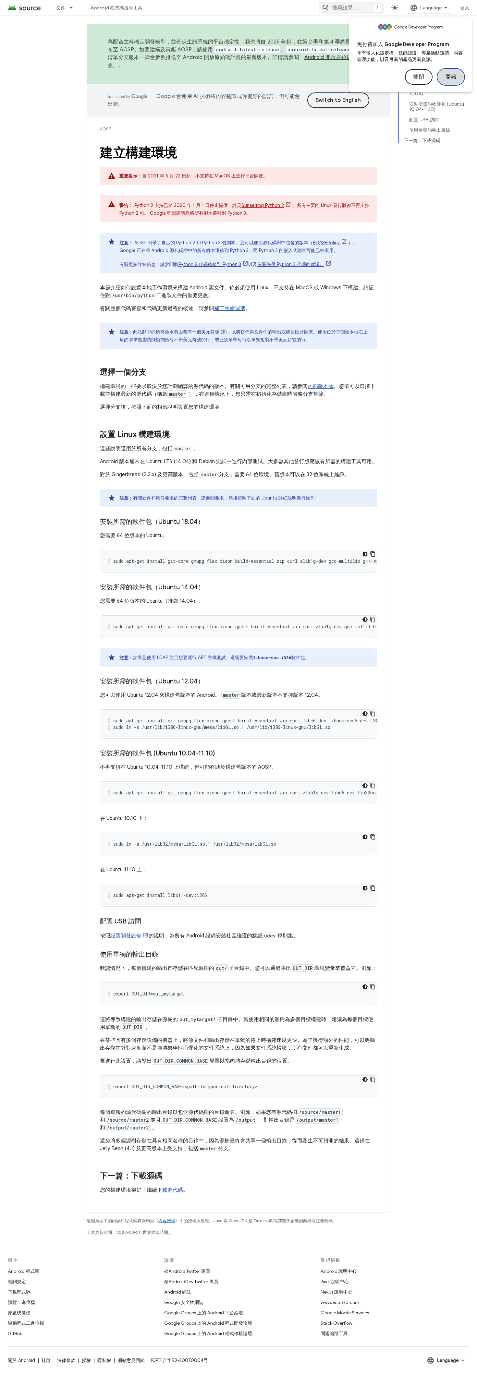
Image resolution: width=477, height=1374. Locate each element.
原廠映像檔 (19, 1313)
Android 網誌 (177, 1292)
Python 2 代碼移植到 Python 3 (209, 264)
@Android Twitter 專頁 (187, 1271)
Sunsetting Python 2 (262, 205)
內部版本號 (321, 386)
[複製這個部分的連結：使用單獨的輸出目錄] (164, 955)
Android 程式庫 (23, 1271)
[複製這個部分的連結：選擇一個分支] (153, 373)
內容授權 (166, 1220)
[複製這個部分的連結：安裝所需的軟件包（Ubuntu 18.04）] (210, 522)
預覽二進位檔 (21, 1302)
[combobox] (351, 8)
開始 (451, 77)
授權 (86, 1360)
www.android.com (340, 1302)
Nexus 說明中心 (336, 1292)
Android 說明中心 (339, 1271)
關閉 (418, 77)
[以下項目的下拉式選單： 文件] (74, 8)
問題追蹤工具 (334, 1333)
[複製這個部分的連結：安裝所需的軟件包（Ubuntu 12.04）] (210, 682)
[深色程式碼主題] (365, 554)
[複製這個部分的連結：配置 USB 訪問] (147, 922)
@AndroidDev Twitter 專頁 (191, 1281)
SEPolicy (331, 243)
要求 (219, 498)
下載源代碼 (170, 1190)
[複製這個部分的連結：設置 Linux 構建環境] (176, 435)
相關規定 (17, 1281)
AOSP (105, 129)
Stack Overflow (336, 1323)
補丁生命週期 (229, 308)
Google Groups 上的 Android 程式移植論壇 (208, 1333)
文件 (61, 8)
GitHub (15, 1333)
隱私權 (104, 1360)
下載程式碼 (19, 1292)
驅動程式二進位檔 (26, 1323)
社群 (46, 1360)
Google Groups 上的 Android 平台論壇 (203, 1313)
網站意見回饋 (131, 1360)
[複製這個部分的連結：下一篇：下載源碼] (168, 1176)
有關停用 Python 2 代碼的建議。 (290, 264)
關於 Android (21, 1360)
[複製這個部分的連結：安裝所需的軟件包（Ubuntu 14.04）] (210, 588)
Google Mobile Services (345, 1313)
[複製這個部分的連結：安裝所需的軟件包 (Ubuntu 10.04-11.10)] (221, 754)
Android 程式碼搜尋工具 (116, 8)
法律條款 (66, 1360)
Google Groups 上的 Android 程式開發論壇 (208, 1323)
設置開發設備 (125, 936)
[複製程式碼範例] (373, 554)
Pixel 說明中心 (335, 1281)
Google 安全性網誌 (183, 1302)
